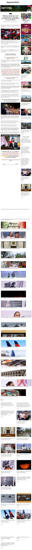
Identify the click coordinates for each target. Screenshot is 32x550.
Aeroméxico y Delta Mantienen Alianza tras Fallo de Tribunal (9, 347)
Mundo (10, 13)
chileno (5, 51)
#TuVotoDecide (4, 75)
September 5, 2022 (10, 58)
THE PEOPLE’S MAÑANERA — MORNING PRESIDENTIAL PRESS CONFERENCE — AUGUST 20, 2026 (14, 386)
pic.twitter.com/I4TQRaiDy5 (10, 157)
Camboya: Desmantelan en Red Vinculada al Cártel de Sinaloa (9, 268)
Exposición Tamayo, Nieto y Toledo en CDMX (7, 337)
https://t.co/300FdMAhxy (13, 156)
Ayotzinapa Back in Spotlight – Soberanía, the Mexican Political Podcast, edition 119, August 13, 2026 (15, 209)
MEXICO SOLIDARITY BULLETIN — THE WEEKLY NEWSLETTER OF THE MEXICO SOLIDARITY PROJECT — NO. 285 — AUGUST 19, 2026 (16, 229)
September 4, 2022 (10, 78)
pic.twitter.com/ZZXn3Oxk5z (14, 75)
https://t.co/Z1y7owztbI (10, 54)
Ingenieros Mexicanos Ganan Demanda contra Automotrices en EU (25, 194)
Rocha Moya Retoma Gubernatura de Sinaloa (7, 278)
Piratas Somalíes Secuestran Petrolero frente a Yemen (8, 327)
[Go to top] (30, 547)
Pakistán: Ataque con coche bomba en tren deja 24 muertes (26, 131)
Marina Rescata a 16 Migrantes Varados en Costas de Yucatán (9, 357)
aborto (14, 94)
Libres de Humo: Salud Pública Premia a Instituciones (25, 76)
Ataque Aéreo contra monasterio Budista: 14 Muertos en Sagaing (10, 258)
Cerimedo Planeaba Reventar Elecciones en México (25, 178)
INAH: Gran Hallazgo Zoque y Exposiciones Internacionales (9, 307)
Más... (2, 399)
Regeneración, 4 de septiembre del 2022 (7, 40)
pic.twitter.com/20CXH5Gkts (10, 54)
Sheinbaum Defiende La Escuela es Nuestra (7, 376)
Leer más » (22, 79)
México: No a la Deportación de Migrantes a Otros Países (9, 288)
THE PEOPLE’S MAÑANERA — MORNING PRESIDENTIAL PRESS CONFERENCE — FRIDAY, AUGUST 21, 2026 (15, 317)
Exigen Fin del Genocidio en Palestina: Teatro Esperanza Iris (9, 396)
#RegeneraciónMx (6, 151)
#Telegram (16, 151)
